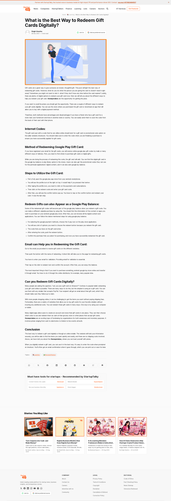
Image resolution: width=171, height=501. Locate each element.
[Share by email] (84, 365)
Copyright (96, 485)
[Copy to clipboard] (93, 365)
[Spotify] (38, 488)
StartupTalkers (57, 9)
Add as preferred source (97, 32)
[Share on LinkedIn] (56, 365)
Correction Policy (98, 495)
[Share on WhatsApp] (29, 365)
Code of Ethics (128, 479)
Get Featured (133, 9)
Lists (85, 9)
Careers (93, 9)
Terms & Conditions (99, 482)
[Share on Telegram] (66, 365)
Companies (44, 9)
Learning (77, 9)
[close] (168, 2)
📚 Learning (36, 355)
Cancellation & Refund (100, 492)
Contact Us (65, 482)
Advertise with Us (67, 489)
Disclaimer (96, 489)
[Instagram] (31, 488)
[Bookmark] (102, 365)
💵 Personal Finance (49, 355)
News (36, 9)
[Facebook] (25, 488)
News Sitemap (128, 485)
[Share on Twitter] (38, 365)
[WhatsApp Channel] (41, 488)
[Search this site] (107, 9)
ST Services (121, 9)
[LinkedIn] (28, 488)
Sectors (101, 9)
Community (65, 492)
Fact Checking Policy (131, 482)
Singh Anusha (36, 31)
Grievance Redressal (131, 489)
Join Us (81, 32)
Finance (69, 9)
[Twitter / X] (21, 488)
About (64, 479)
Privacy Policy (97, 479)
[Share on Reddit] (75, 365)
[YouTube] (35, 488)
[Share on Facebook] (47, 365)
